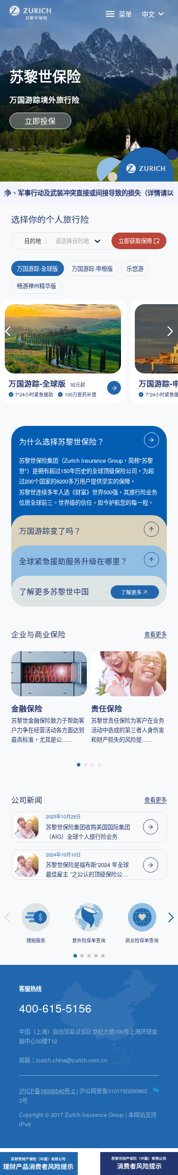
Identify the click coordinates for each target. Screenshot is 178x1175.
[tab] (88, 439)
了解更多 (131, 592)
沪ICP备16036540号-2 (47, 1091)
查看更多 (155, 634)
